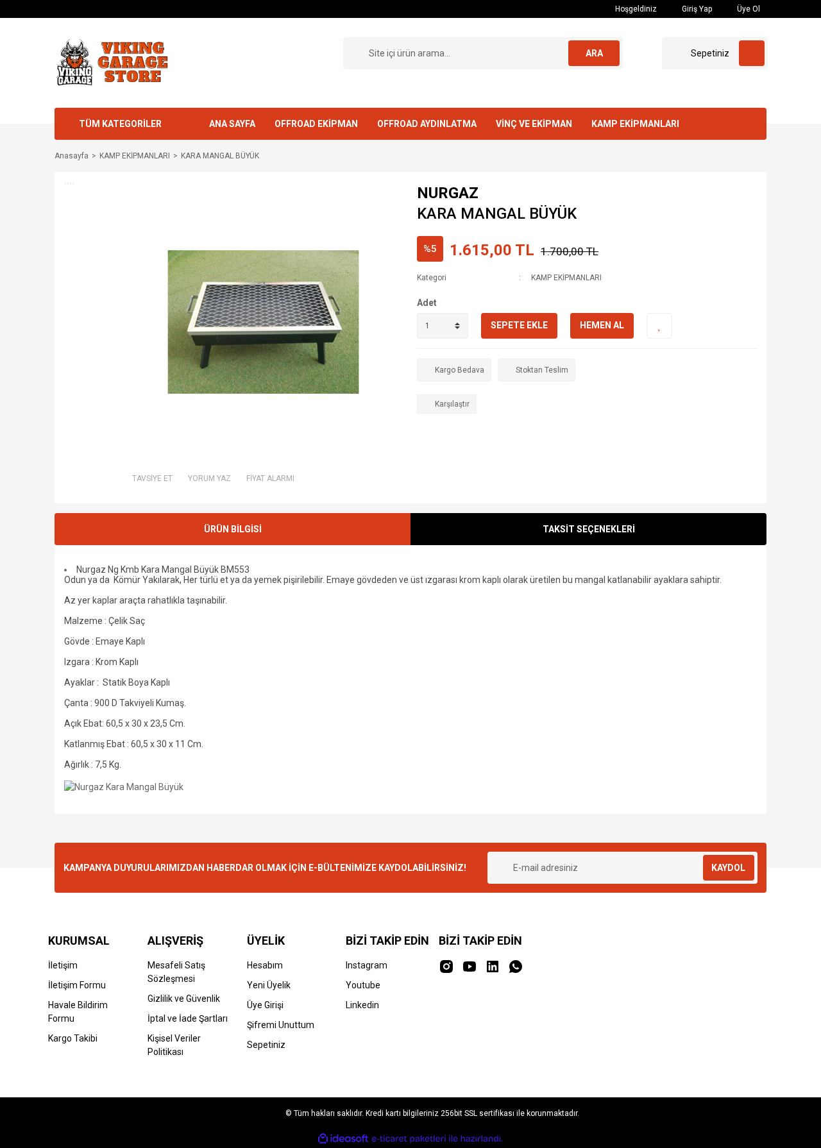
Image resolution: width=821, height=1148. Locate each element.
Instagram (366, 965)
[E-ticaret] (408, 1139)
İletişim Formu (77, 985)
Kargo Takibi (72, 1038)
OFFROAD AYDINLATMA (427, 124)
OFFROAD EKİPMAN (316, 124)
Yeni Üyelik (269, 985)
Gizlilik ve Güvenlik (184, 998)
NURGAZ (447, 193)
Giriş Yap (696, 8)
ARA (594, 53)
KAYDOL (728, 868)
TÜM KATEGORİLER (120, 124)
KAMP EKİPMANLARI (635, 124)
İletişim (63, 965)
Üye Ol (747, 8)
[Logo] (111, 62)
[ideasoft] (343, 1139)
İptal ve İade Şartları (188, 1018)
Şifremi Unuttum (280, 1025)
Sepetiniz (266, 1045)
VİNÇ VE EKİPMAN (534, 124)
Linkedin (362, 1005)
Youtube (363, 985)
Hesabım (265, 965)
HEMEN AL (602, 325)
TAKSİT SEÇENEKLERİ (589, 529)
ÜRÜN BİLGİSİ (233, 529)
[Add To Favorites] (659, 326)
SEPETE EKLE (519, 325)
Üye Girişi (265, 1005)
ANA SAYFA (232, 124)
